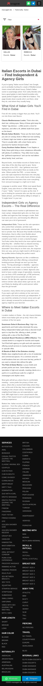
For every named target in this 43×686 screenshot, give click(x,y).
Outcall (26, 555)
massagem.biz (7, 10)
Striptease (7, 592)
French (25, 465)
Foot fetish (7, 515)
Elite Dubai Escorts (31, 659)
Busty (25, 599)
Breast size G (28, 584)
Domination (7, 490)
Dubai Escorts (29, 663)
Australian (7, 665)
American (6, 656)
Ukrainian (26, 511)
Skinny (25, 609)
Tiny (24, 619)
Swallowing (7, 598)
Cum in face (7, 471)
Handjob (6, 539)
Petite (25, 606)
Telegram (33, 678)
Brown (5, 640)
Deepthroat (7, 484)
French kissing (9, 518)
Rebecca (28, 52)
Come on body (8, 477)
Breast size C (28, 574)
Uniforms (6, 602)
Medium (5, 625)
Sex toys (6, 582)
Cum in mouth (8, 474)
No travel (27, 636)
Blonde (5, 637)
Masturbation (8, 546)
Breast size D (28, 577)
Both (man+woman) (31, 541)
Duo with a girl (9, 494)
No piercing (27, 627)
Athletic (26, 593)
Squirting (6, 585)
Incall (25, 552)
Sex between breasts (8, 577)
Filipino (26, 462)
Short (5, 622)
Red (3, 647)
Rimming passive (9, 570)
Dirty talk (6, 487)
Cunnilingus (7, 481)
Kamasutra (7, 542)
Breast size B (28, 571)
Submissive (7, 595)
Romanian (26, 498)
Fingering (6, 511)
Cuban (25, 456)
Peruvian (26, 488)
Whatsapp (13, 678)
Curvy (25, 602)
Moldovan (27, 485)
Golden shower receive (9, 531)
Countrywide (28, 639)
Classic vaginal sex (11, 464)
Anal (4, 450)
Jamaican (26, 475)
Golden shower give (9, 526)
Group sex (7, 536)
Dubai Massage (29, 666)
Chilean (26, 446)
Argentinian (7, 659)
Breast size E (28, 581)
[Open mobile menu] (39, 3)
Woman (25, 537)
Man (24, 534)
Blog (24, 651)
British (25, 443)
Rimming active (9, 567)
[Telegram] (33, 3)
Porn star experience (7, 559)
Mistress (6, 549)
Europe (25, 643)
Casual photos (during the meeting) (9, 458)
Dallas (7, 52)
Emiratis (26, 459)
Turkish (26, 508)
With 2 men (7, 613)
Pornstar (27, 525)
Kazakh (25, 478)
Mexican (26, 482)
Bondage (6, 453)
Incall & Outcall (30, 559)
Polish (25, 491)
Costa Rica (27, 452)
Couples (6, 468)
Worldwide (27, 646)
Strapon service (9, 589)
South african (29, 504)
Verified (26, 521)
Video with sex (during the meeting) (8, 607)
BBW (24, 596)
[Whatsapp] (29, 3)
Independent (28, 516)
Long (4, 628)
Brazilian (6, 672)
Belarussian (7, 669)
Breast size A (28, 567)
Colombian (27, 449)
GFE (3, 521)
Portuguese (28, 495)
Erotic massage (9, 497)
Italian (25, 472)
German (26, 469)
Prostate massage (10, 563)
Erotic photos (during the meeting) (9, 502)
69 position (7, 446)
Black (4, 644)
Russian (26, 501)
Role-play (6, 573)
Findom (5, 508)
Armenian (6, 662)
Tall (24, 615)
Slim (24, 612)
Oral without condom (8, 553)
